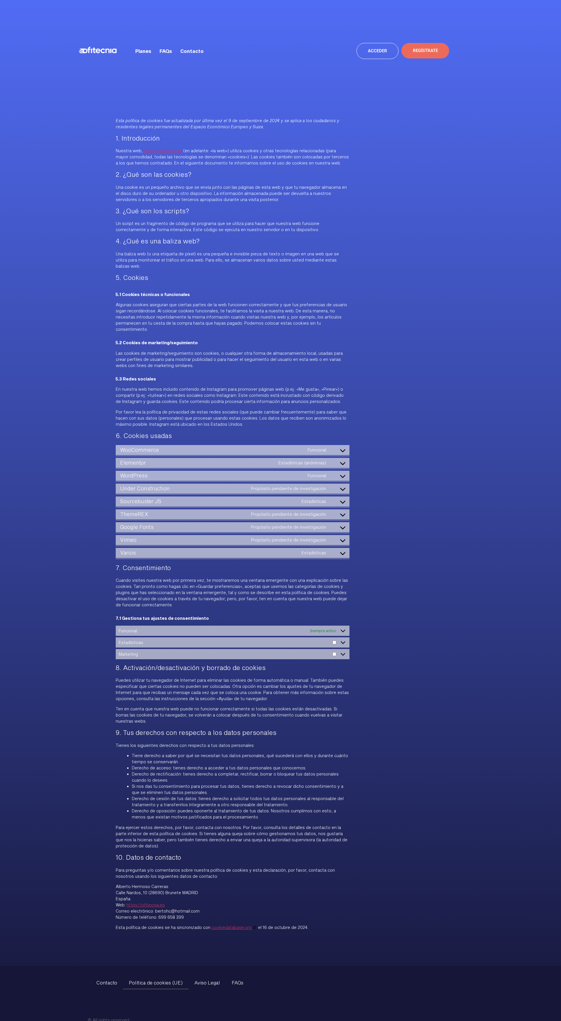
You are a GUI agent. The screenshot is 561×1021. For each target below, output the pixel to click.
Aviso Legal (207, 982)
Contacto (192, 51)
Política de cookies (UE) (156, 982)
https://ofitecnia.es (163, 150)
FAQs (166, 51)
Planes (143, 51)
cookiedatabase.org (232, 927)
